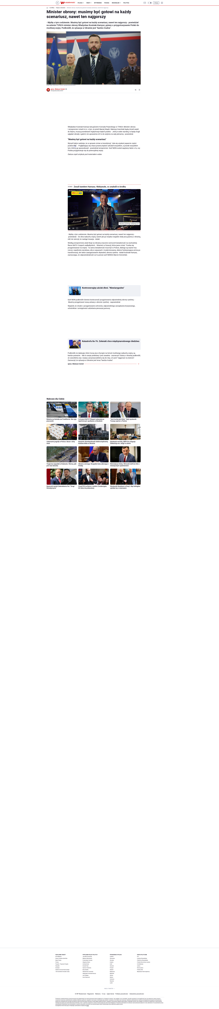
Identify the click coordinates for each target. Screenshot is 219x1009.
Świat (88, 3)
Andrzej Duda (86, 964)
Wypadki (57, 966)
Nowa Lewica (140, 967)
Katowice (112, 979)
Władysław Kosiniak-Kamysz (89, 973)
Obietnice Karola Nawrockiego (62, 969)
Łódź (111, 964)
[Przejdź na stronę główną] (57, 4)
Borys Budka (85, 969)
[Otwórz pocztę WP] (144, 2)
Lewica (138, 966)
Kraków (111, 962)
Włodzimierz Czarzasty (88, 971)
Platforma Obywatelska (142, 960)
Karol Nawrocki (86, 977)
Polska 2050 (140, 969)
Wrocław (112, 960)
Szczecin (112, 966)
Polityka (126, 3)
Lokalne (111, 956)
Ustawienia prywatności (136, 994)
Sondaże (57, 967)
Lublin (111, 983)
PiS (75, 146)
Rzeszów (112, 981)
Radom (111, 977)
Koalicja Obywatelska (142, 958)
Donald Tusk (85, 966)
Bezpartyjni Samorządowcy (143, 971)
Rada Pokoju (58, 960)
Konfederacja (140, 964)
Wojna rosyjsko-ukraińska (61, 958)
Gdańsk (111, 969)
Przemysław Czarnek (87, 960)
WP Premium (98, 3)
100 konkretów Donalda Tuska (62, 971)
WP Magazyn (58, 956)
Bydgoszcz (112, 971)
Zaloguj (156, 3)
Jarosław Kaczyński (87, 956)
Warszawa (112, 958)
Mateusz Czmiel (60, 89)
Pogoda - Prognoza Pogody (61, 964)
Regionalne (115, 3)
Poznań (111, 967)
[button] (149, 3)
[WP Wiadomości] (69, 2)
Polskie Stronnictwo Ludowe (143, 962)
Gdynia (111, 975)
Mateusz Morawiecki (87, 958)
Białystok (112, 973)
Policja (57, 962)
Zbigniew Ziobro (86, 962)
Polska (80, 3)
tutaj (88, 1005)
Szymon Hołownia (87, 967)
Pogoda (106, 3)
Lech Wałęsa (85, 975)
